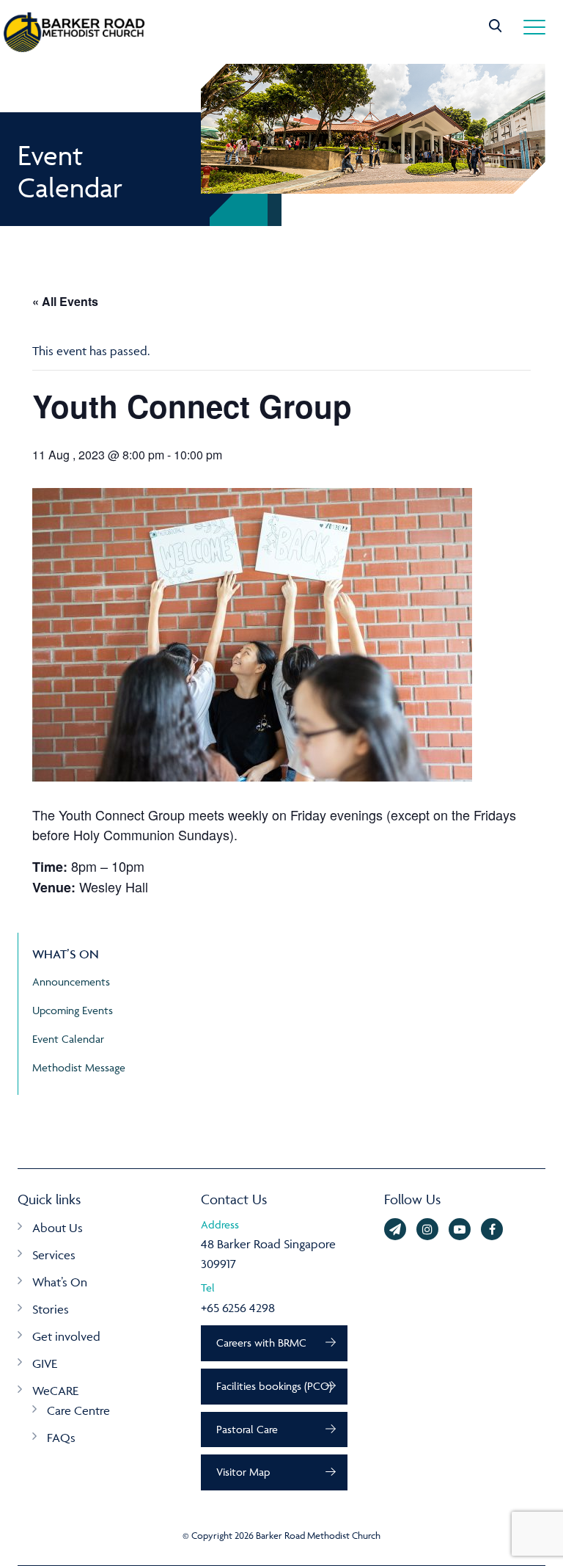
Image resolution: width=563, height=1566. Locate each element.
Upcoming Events (72, 1010)
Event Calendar (68, 1039)
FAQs (61, 1437)
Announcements (71, 981)
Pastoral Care (247, 1429)
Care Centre (78, 1410)
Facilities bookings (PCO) (274, 1386)
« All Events (65, 301)
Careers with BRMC (261, 1343)
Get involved (66, 1336)
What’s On (59, 1282)
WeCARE (55, 1390)
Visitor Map (243, 1472)
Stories (50, 1309)
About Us (57, 1227)
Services (54, 1255)
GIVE (44, 1363)
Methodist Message (78, 1067)
